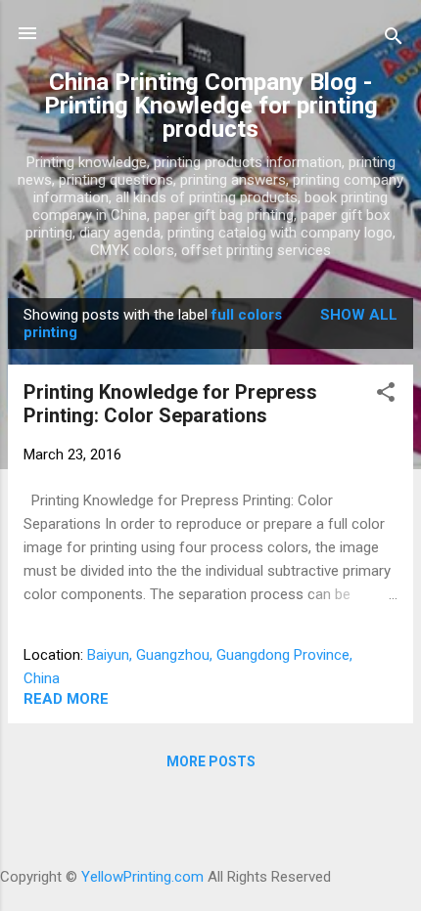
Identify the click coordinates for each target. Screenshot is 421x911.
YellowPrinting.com (142, 877)
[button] (386, 395)
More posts (211, 761)
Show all (359, 315)
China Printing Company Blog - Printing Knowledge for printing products (211, 105)
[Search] (393, 39)
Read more (66, 699)
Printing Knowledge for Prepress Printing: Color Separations (170, 403)
